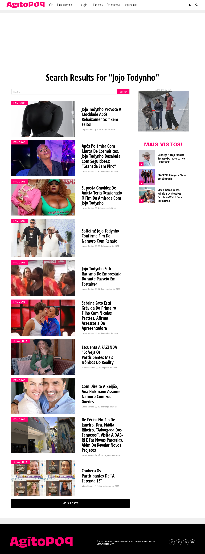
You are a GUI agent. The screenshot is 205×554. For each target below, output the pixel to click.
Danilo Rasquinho (89, 455)
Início (50, 5)
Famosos (98, 5)
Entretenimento (65, 5)
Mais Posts (70, 503)
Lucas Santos (88, 171)
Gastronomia (113, 5)
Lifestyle (83, 5)
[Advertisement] (102, 41)
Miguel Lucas (88, 130)
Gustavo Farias (88, 368)
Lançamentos (130, 5)
